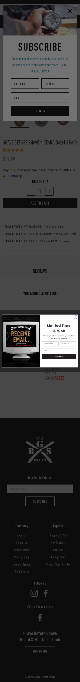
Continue (59, 356)
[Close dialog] (75, 317)
